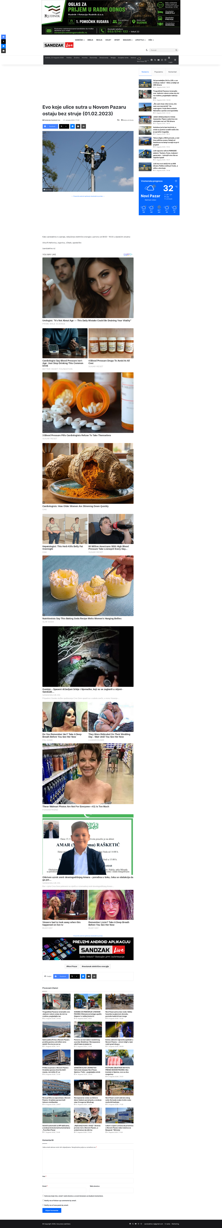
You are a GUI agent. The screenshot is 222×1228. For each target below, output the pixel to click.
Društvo (77, 58)
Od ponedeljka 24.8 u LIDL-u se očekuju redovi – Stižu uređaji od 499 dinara (166, 82)
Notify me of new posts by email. (56, 1205)
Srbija (90, 40)
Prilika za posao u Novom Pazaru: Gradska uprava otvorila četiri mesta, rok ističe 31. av (55, 1070)
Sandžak (79, 40)
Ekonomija (93, 58)
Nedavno (145, 72)
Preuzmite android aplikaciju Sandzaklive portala (88, 936)
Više (150, 40)
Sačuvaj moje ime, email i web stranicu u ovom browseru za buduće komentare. (73, 1196)
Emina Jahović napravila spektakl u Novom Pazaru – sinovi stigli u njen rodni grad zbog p (119, 1042)
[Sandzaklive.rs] (58, 45)
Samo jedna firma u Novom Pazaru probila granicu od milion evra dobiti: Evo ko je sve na (55, 1042)
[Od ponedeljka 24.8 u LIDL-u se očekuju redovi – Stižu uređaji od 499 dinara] (145, 83)
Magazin (127, 40)
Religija (113, 58)
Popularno (158, 72)
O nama (167, 1224)
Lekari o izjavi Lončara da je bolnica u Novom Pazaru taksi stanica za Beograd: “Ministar (119, 1128)
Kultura (133, 58)
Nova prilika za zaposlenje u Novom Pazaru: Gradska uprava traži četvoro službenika (56, 1100)
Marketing (175, 1224)
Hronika (84, 58)
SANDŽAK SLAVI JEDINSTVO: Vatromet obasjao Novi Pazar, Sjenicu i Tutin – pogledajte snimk (87, 1070)
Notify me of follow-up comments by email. (60, 1200)
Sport (117, 40)
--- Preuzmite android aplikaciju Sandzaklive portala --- (88, 196)
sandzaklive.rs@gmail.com (153, 1224)
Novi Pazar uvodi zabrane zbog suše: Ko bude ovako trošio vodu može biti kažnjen (118, 1100)
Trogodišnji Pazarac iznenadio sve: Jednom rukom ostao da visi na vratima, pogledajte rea (56, 1014)
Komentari (172, 72)
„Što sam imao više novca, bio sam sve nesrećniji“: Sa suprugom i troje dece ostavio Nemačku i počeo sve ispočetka (165, 107)
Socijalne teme (123, 58)
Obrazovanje (103, 58)
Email (45, 1186)
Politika (69, 58)
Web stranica (95, 1186)
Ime (44, 1176)
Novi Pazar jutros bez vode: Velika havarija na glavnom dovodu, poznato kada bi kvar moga (118, 1014)
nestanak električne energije (96, 966)
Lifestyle (139, 40)
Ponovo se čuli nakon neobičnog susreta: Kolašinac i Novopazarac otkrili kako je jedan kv (87, 1042)
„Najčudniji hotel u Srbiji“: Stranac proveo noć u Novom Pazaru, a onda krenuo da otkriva (87, 1128)
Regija (99, 40)
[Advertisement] (88, 84)
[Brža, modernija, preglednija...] (88, 948)
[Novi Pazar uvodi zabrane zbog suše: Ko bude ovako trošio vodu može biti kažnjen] (119, 1088)
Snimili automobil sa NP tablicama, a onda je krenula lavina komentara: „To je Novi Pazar (56, 1128)
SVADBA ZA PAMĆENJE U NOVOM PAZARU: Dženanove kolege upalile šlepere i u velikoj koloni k (88, 1014)
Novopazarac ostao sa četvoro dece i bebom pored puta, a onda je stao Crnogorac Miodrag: (87, 1100)
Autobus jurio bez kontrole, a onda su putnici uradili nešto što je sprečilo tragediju (166, 129)
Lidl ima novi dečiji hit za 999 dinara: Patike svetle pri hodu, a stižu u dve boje (165, 166)
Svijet (108, 40)
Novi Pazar (72, 966)
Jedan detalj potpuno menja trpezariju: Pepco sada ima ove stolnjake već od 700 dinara (165, 119)
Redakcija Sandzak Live (52, 120)
